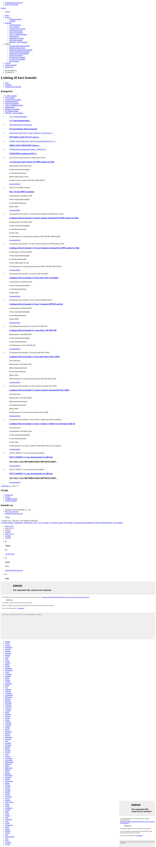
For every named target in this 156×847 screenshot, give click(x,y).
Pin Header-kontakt (15, 40)
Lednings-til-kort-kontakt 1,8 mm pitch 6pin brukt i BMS (34, 357)
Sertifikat (12, 21)
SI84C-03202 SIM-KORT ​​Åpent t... (24, 145)
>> (11, 486)
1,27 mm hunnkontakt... (20, 120)
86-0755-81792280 (11, 4)
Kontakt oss (9, 67)
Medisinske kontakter (16, 38)
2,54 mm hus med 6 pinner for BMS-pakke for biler (31, 162)
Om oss (7, 17)
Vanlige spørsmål (11, 65)
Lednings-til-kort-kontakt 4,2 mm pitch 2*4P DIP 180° (33, 330)
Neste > (7, 486)
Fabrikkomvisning (15, 19)
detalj (18, 184)
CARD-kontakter (15, 25)
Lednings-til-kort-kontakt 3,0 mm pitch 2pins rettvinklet (33, 278)
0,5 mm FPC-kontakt (56, 523)
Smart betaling (14, 61)
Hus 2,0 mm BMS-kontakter (21, 192)
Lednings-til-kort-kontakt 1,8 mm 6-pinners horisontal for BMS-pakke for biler (43, 218)
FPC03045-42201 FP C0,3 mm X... (24, 137)
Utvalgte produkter (7, 523)
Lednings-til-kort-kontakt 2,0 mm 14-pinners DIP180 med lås (36, 304)
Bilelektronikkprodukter (17, 48)
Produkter (8, 23)
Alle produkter (118, 523)
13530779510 (9, 554)
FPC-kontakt (68, 523)
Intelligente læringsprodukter (19, 53)
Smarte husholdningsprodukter (19, 52)
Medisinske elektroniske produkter (20, 50)
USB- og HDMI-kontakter (18, 34)
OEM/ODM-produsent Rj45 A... (23, 153)
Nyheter (8, 63)
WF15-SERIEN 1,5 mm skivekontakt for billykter (31, 457)
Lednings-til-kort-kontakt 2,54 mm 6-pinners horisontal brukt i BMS (39, 390)
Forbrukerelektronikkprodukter (19, 46)
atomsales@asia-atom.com (14, 3)
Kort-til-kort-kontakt (16, 32)
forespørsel (13, 184)
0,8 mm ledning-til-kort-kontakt (23, 129)
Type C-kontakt (43, 523)
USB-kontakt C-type (30, 523)
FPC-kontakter (14, 27)
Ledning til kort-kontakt (17, 29)
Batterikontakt (14, 36)
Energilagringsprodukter (17, 57)
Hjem (7, 15)
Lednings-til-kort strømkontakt (84, 523)
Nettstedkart (18, 523)
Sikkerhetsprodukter (16, 55)
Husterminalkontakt (15, 31)
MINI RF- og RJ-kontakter (18, 42)
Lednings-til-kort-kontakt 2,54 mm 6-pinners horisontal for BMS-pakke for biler (44, 248)
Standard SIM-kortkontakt (103, 523)
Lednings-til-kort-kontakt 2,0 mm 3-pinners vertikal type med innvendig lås (42, 424)
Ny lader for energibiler (17, 59)
